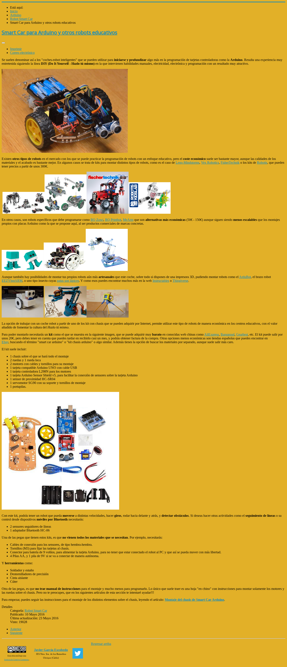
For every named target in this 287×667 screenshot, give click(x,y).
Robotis (262, 162)
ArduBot (245, 277)
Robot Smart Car (36, 610)
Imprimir (16, 49)
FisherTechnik (230, 162)
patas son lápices (68, 280)
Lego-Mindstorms (187, 162)
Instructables (161, 280)
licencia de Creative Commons (16, 660)
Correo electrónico (22, 52)
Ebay (5, 342)
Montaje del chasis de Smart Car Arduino (194, 599)
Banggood (227, 334)
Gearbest (242, 334)
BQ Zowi (97, 219)
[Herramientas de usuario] (3, 43)
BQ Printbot (113, 219)
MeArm (128, 219)
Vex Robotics (210, 162)
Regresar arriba (101, 644)
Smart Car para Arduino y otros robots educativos (59, 32)
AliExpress (211, 334)
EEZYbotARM (12, 280)
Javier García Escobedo (51, 650)
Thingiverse (180, 280)
